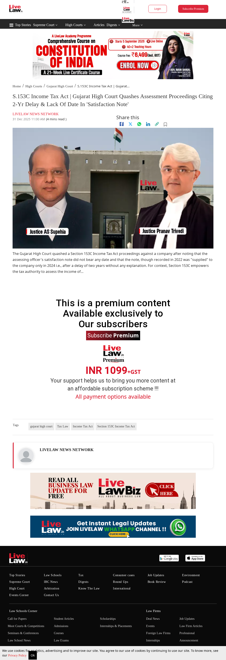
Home (17, 86)
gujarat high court (41, 426)
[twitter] (130, 124)
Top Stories (23, 25)
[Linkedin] (148, 124)
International (122, 588)
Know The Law (89, 588)
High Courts (74, 25)
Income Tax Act (83, 426)
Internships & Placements (116, 626)
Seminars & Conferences (23, 633)
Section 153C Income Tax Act (116, 426)
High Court (17, 588)
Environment (191, 575)
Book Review (157, 581)
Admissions (61, 626)
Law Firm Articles (190, 626)
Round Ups (120, 581)
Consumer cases (123, 575)
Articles (99, 25)
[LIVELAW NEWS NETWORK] (26, 455)
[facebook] (122, 124)
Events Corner (19, 595)
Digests (112, 25)
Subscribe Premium (193, 8)
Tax (80, 575)
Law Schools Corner (23, 611)
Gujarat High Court (60, 86)
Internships (153, 640)
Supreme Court (43, 25)
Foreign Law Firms (158, 633)
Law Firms (153, 611)
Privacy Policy (17, 655)
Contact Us (51, 595)
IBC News (51, 581)
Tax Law (62, 426)
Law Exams (61, 640)
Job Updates (156, 575)
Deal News (153, 618)
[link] (157, 124)
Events (150, 626)
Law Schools (53, 575)
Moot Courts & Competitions (26, 626)
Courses (59, 633)
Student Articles (64, 618)
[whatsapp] (139, 124)
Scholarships (108, 618)
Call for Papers (17, 618)
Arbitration (51, 588)
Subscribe (113, 335)
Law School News (19, 640)
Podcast (187, 581)
